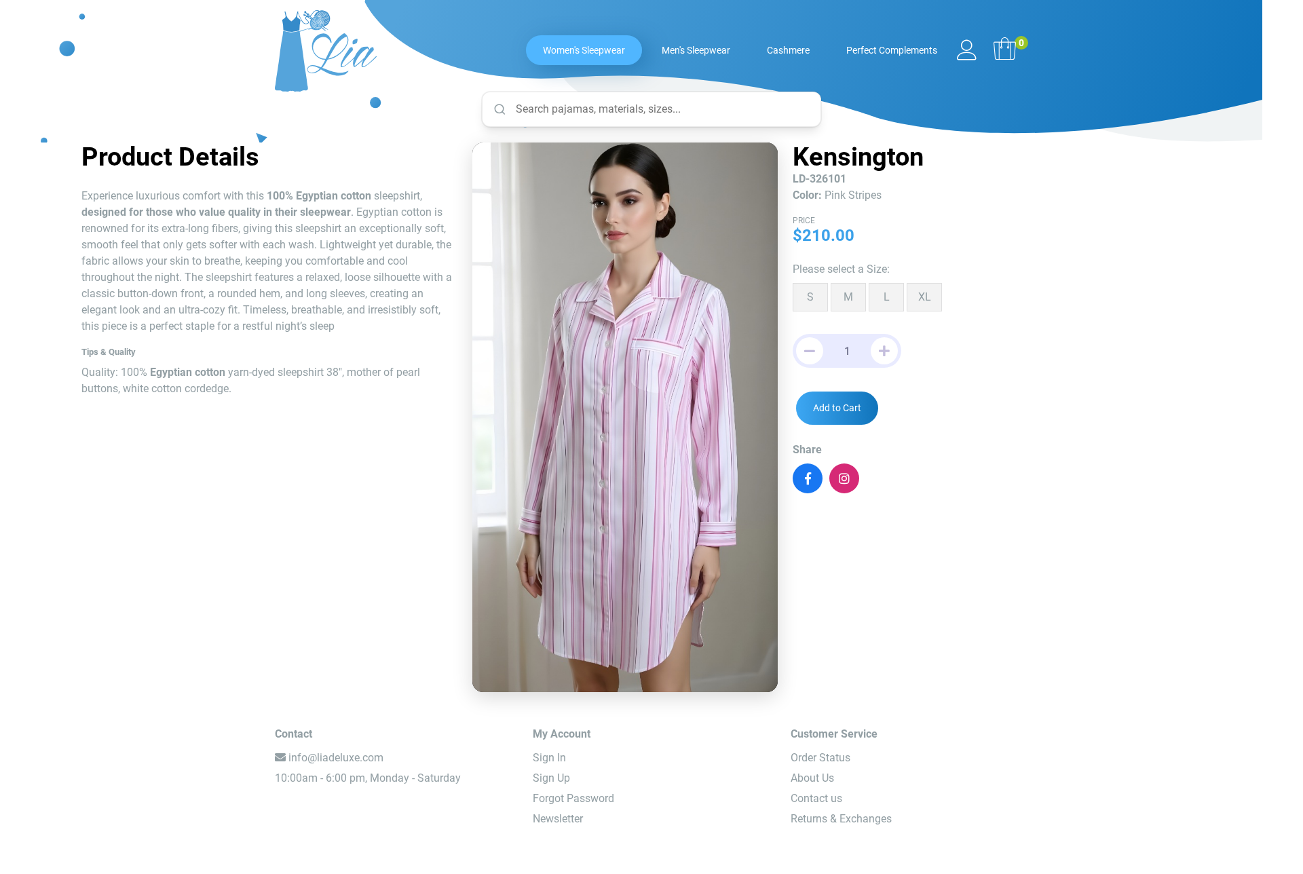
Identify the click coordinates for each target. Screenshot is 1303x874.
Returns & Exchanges (841, 818)
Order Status (820, 757)
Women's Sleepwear (584, 50)
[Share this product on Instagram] (844, 478)
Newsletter (558, 818)
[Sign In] (967, 51)
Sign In (549, 757)
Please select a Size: (841, 269)
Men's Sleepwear (696, 50)
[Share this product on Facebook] (808, 478)
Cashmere (788, 50)
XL (924, 296)
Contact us (816, 798)
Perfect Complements (891, 50)
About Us (812, 778)
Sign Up (551, 778)
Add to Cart (837, 407)
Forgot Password (573, 798)
